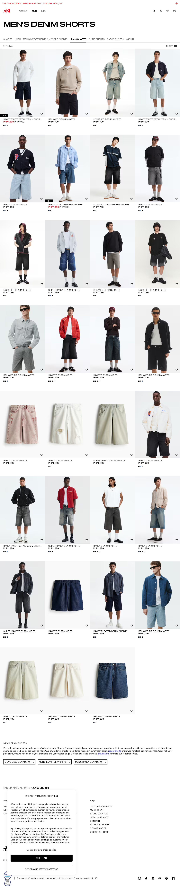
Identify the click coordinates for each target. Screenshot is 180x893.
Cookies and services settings (41, 869)
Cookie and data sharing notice (41, 850)
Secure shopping (100, 824)
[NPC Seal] (7, 878)
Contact (95, 821)
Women (23, 11)
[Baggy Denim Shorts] (22, 168)
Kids (43, 11)
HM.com (7, 788)
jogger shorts (114, 751)
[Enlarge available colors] (5, 125)
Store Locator (99, 813)
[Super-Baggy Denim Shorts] (67, 254)
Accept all (41, 858)
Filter (169, 46)
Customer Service (101, 806)
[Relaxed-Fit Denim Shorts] (22, 339)
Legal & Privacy (99, 817)
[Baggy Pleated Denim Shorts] (67, 168)
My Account (97, 810)
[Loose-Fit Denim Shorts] (112, 83)
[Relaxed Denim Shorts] (67, 83)
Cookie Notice (98, 828)
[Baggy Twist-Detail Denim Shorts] (22, 83)
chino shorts (103, 753)
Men (34, 11)
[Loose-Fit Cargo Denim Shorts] (112, 168)
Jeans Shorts (40, 788)
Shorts (25, 788)
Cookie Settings (99, 832)
